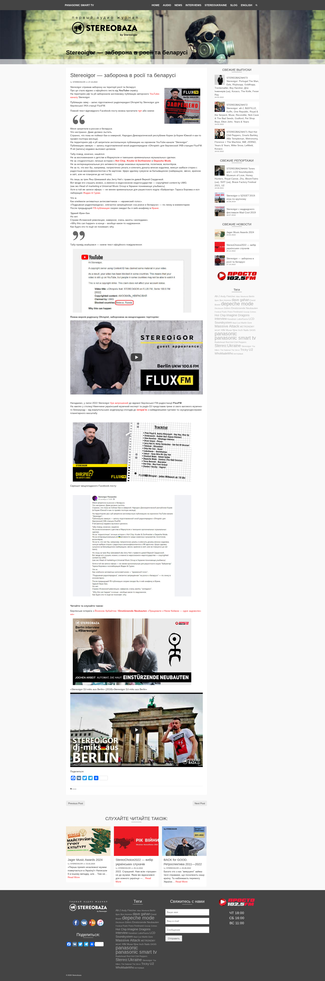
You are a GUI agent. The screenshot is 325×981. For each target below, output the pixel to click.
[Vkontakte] (84, 922)
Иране (155, 208)
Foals (224, 312)
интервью (238, 354)
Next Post (200, 803)
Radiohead (220, 342)
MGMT (217, 330)
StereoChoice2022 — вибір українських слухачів (241, 247)
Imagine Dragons (238, 315)
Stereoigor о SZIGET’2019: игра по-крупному (241, 197)
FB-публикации (101, 208)
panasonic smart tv (235, 338)
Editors (227, 308)
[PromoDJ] (92, 922)
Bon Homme (225, 300)
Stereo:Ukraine (228, 345)
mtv (223, 330)
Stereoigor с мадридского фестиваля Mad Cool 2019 (241, 211)
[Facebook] (76, 922)
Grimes (253, 312)
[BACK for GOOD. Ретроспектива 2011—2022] (184, 841)
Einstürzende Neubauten (244, 308)
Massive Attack (227, 326)
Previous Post (75, 803)
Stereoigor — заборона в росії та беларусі (240, 260)
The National (225, 350)
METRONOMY (247, 326)
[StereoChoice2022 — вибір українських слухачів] (136, 841)
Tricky (244, 349)
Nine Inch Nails (241, 330)
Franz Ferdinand (235, 312)
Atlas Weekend (242, 296)
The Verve (235, 350)
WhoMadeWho (224, 353)
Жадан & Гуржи (91, 193)
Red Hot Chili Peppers (236, 342)
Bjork (217, 300)
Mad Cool (236, 323)
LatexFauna (242, 319)
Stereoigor (79, 82)
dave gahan (240, 300)
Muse (229, 330)
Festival (218, 312)
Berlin (251, 296)
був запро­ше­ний (119, 403)
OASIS (252, 330)
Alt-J (217, 296)
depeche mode (237, 303)
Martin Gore (246, 323)
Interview (221, 318)
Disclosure (219, 308)
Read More (74, 877)
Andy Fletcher (227, 296)
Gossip (246, 312)
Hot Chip (220, 315)
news (74, 789)
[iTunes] (100, 922)
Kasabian (232, 319)
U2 (251, 349)
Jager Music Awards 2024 (240, 232)
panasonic (226, 333)
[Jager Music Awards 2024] (88, 841)
